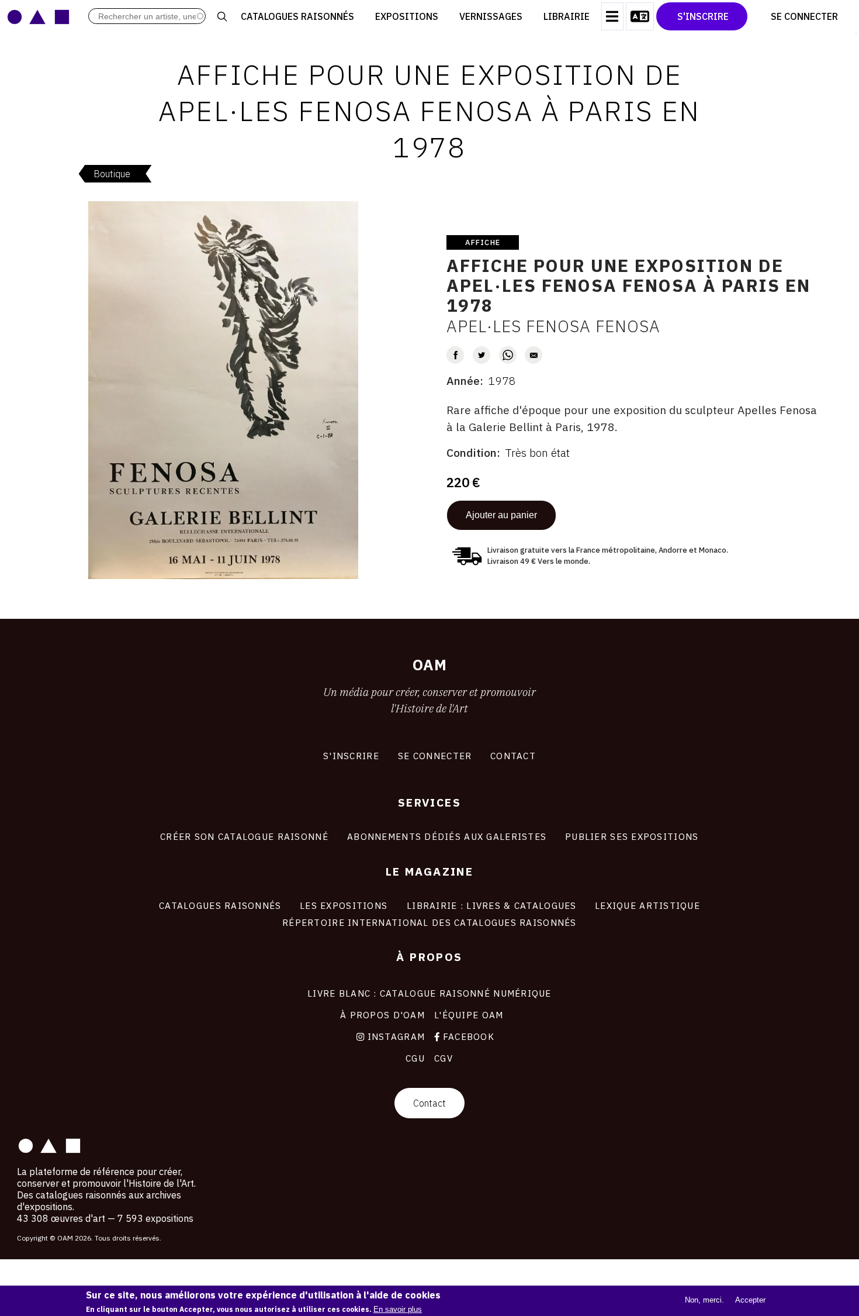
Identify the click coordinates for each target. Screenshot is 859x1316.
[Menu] (612, 16)
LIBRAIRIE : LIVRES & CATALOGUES (492, 905)
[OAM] (38, 16)
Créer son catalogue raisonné (244, 836)
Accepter (750, 1300)
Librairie (566, 16)
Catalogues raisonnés (297, 16)
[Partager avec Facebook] (455, 355)
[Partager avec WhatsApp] (508, 355)
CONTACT (513, 756)
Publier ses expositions (631, 836)
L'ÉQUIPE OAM (468, 1015)
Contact (429, 1103)
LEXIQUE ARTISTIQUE (647, 905)
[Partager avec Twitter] (481, 355)
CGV (443, 1058)
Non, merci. (704, 1300)
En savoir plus (397, 1308)
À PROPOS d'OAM (382, 1015)
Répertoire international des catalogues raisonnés (429, 922)
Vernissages (490, 16)
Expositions (406, 16)
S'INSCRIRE (351, 756)
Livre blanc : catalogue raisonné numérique (429, 993)
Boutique (111, 174)
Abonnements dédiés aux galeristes (446, 836)
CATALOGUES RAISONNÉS (220, 905)
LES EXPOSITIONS (343, 905)
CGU (415, 1058)
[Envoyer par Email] (533, 355)
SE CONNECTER (435, 756)
